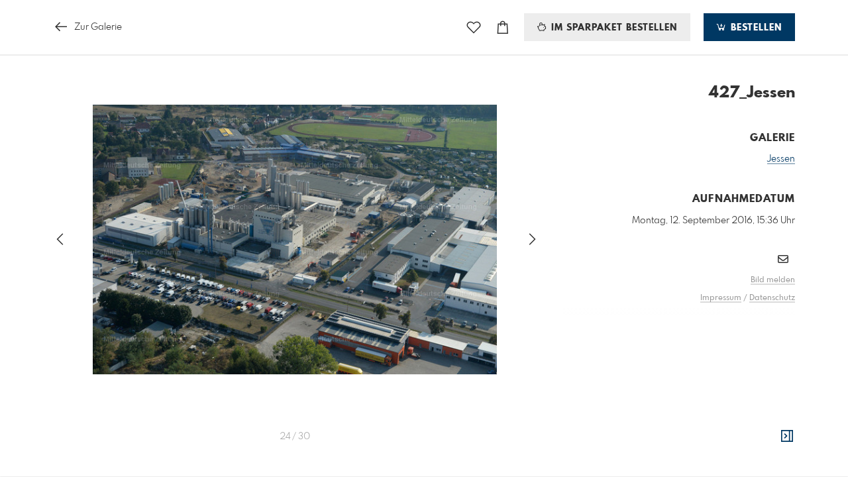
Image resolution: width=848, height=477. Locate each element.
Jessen (781, 159)
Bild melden (773, 280)
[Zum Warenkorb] (503, 27)
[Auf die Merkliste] (474, 27)
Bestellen (754, 27)
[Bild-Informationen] (787, 436)
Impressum (720, 298)
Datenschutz (772, 298)
